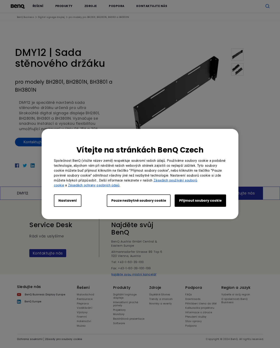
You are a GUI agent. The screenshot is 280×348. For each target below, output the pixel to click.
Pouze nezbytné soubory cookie (138, 200)
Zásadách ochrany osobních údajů (94, 185)
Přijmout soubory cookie (200, 200)
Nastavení (67, 200)
